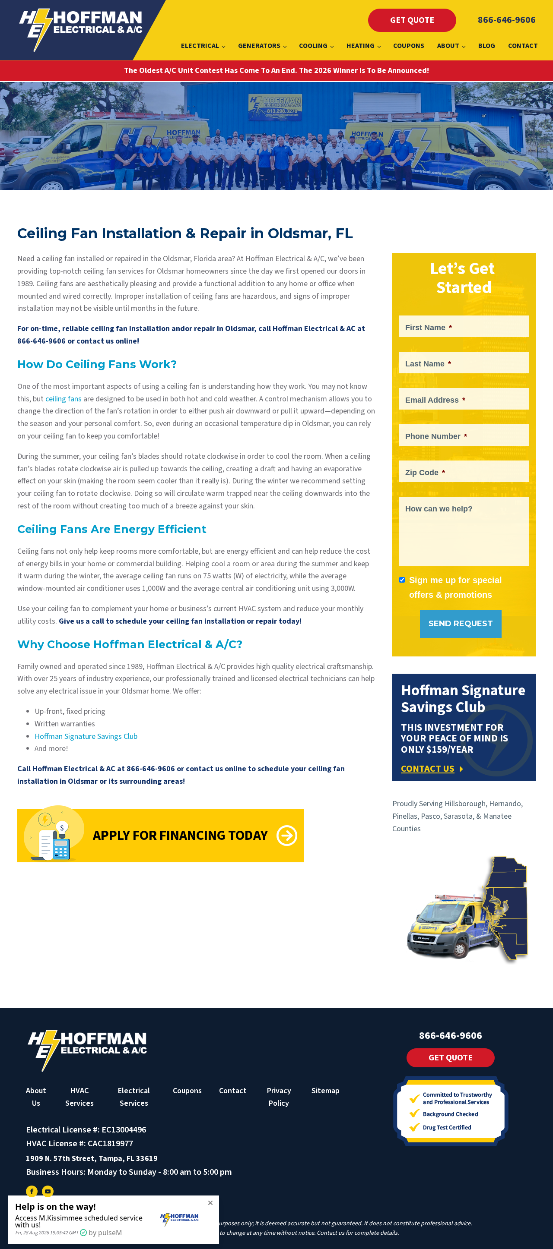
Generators (259, 45)
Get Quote (412, 20)
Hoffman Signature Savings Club (86, 736)
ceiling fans (63, 399)
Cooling (313, 45)
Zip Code (425, 472)
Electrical (200, 45)
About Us (36, 1097)
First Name (428, 327)
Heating (360, 45)
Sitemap (325, 1090)
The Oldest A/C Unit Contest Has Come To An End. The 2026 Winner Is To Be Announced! (276, 70)
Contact (523, 45)
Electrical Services (134, 1097)
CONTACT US (427, 769)
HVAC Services (79, 1097)
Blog (486, 45)
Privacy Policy (279, 1097)
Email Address (435, 400)
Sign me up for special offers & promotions (455, 587)
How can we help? (439, 509)
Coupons (408, 45)
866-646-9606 (507, 20)
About (448, 45)
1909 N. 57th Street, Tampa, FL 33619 (92, 1158)
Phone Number (436, 436)
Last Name (428, 364)
